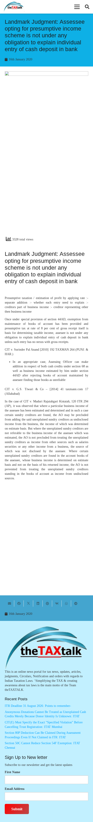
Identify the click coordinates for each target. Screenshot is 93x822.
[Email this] (9, 603)
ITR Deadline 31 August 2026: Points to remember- (38, 706)
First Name (12, 772)
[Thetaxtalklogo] (14, 7)
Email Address (14, 789)
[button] (77, 6)
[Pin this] (47, 603)
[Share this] (19, 603)
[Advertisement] (46, 183)
